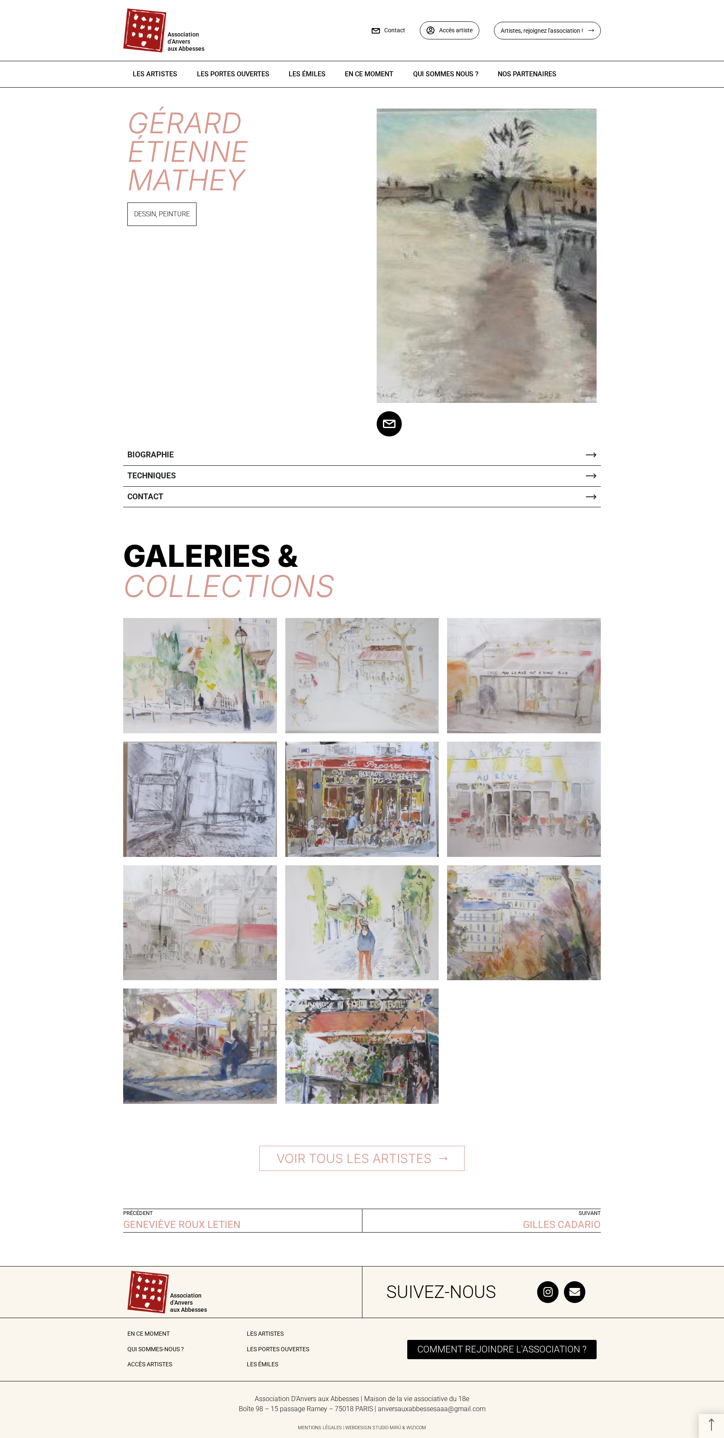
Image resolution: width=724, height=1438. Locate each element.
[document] (362, 719)
